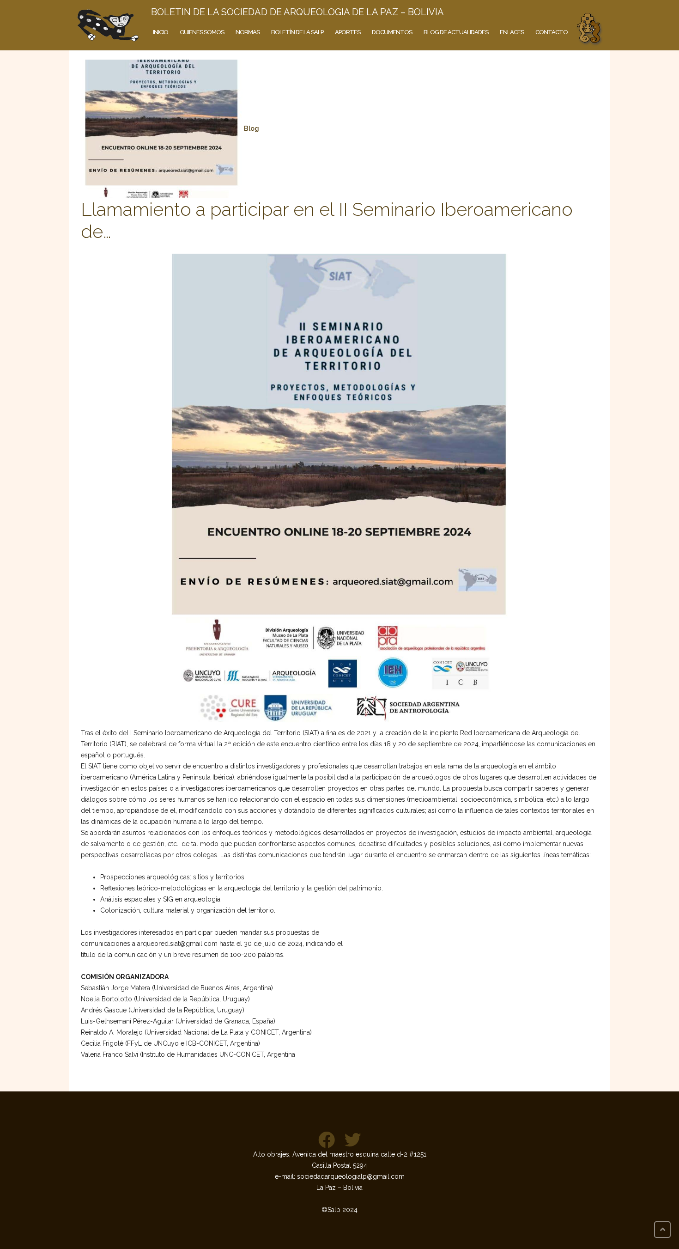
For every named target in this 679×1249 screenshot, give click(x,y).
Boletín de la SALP (297, 32)
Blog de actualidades (456, 32)
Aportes (347, 32)
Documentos (392, 32)
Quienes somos (202, 32)
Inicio (160, 32)
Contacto (551, 32)
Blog (251, 128)
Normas (248, 32)
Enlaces (512, 32)
